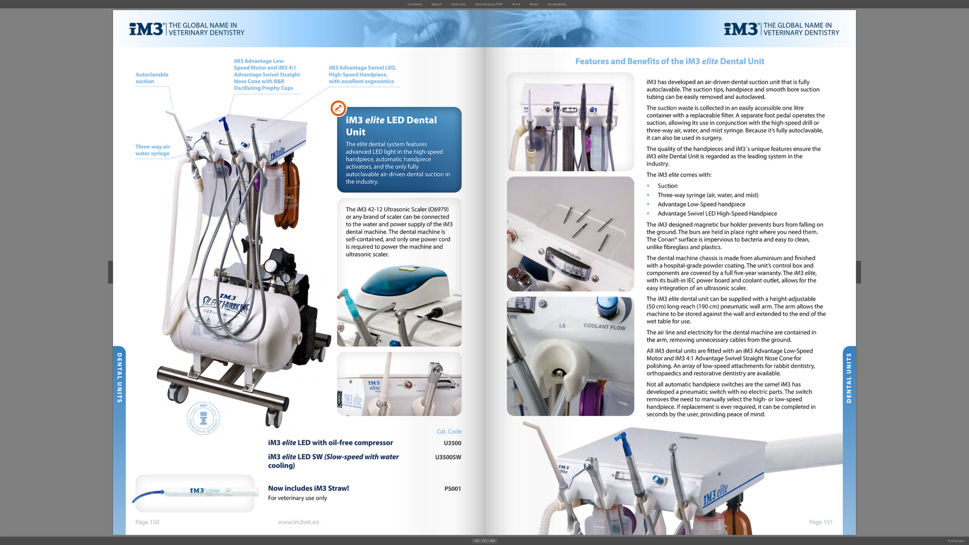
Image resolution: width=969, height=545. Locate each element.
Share (534, 4)
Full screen (956, 541)
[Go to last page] (509, 541)
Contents (415, 4)
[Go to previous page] (468, 541)
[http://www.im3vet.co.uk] (670, 521)
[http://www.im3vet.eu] (298, 522)
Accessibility (557, 4)
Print (516, 4)
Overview (458, 4)
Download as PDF (489, 4)
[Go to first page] (460, 541)
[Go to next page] (501, 541)
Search (437, 4)
